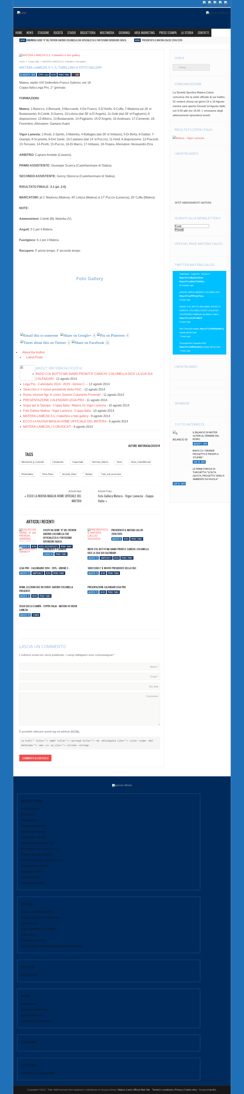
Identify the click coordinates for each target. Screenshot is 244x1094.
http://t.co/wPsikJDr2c (191, 347)
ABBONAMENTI (29, 820)
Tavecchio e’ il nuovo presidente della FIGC (52, 389)
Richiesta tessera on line (37, 843)
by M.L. (213, 1089)
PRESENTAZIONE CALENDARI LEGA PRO (53, 400)
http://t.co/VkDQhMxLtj (212, 329)
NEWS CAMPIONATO (32, 1015)
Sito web (153, 686)
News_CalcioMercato (141, 462)
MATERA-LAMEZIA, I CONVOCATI (47, 426)
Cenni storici (29, 923)
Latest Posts (34, 357)
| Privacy (178, 1089)
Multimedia (107, 32)
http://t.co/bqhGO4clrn (191, 278)
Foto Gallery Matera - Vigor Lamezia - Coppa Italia (57, 410)
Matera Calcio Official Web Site (134, 1089)
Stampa (88, 474)
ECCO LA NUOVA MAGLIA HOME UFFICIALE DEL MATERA (64, 421)
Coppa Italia (33, 61)
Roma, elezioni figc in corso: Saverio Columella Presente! (62, 394)
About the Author (33, 352)
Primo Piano (64, 74)
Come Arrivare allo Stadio (38, 929)
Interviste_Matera (100, 462)
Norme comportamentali (37, 912)
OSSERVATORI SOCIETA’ (34, 866)
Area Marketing (144, 32)
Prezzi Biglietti (30, 809)
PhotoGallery (27, 474)
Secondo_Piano (69, 474)
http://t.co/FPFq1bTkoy (191, 296)
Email (154, 676)
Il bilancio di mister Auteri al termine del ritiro (206, 436)
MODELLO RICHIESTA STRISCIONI (39, 917)
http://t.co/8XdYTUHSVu (191, 281)
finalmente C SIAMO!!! (54, 549)
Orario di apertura (33, 826)
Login (198, 3)
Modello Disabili (31, 871)
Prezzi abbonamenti (33, 832)
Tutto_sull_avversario (111, 474)
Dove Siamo (28, 935)
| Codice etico (190, 1089)
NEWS (29, 32)
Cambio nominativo (33, 883)
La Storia (187, 32)
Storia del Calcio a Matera (38, 1073)
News (22, 40)
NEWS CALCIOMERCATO (34, 1009)
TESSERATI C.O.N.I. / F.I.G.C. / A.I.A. (39, 849)
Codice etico (29, 975)
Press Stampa (168, 32)
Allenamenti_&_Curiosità (32, 462)
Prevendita (28, 814)
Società (58, 32)
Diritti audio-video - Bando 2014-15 (42, 860)
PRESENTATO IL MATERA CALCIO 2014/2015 (162, 40)
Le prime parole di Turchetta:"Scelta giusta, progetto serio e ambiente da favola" (209, 474)
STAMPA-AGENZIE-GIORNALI (36, 854)
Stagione (43, 32)
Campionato (57, 462)
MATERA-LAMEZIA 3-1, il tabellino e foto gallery (55, 416)
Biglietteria (88, 32)
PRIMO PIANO (28, 1004)
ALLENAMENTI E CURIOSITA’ (36, 1021)
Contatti (203, 32)
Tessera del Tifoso (33, 837)
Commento (152, 696)
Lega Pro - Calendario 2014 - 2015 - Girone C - (54, 384)
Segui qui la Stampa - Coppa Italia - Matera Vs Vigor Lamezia (64, 405)
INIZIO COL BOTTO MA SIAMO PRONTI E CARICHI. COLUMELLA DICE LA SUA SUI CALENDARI (118, 551)
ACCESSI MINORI (30, 877)
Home (18, 32)
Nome (154, 666)
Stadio (71, 32)
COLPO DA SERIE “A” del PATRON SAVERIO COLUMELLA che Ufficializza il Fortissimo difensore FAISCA (76, 40)
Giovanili (124, 32)
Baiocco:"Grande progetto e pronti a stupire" (206, 454)
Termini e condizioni (162, 1089)
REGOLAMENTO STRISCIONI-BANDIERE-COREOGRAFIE (52, 946)
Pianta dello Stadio (33, 940)
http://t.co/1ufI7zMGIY (190, 318)
